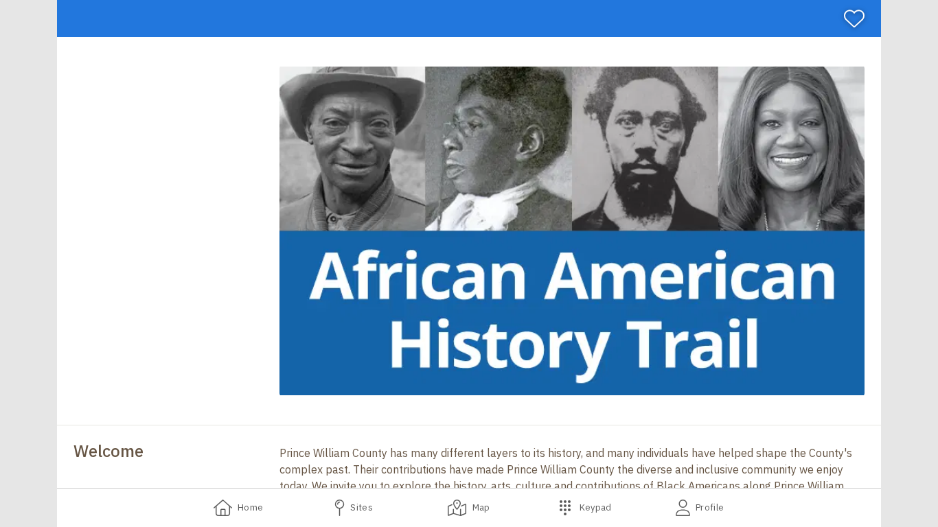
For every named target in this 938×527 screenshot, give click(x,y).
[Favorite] (860, 18)
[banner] (469, 18)
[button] (572, 231)
